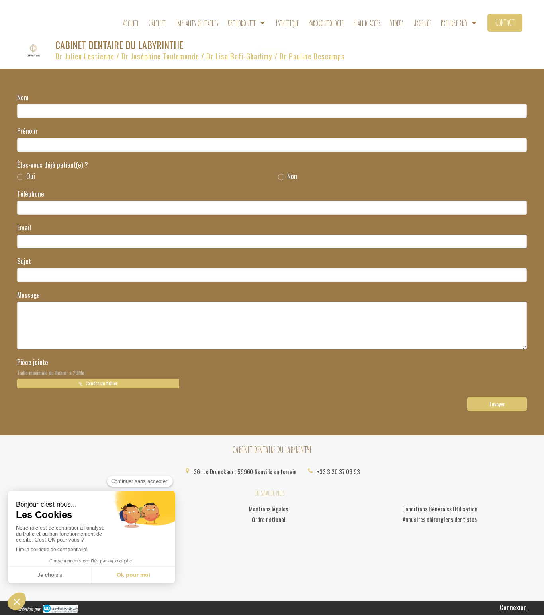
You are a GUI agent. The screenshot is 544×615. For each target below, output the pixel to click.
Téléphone (30, 194)
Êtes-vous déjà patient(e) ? (52, 165)
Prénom (27, 131)
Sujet (24, 261)
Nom (23, 97)
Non (292, 176)
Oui (30, 176)
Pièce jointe (50, 366)
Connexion (513, 607)
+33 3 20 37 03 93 (338, 471)
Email (24, 227)
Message (28, 295)
